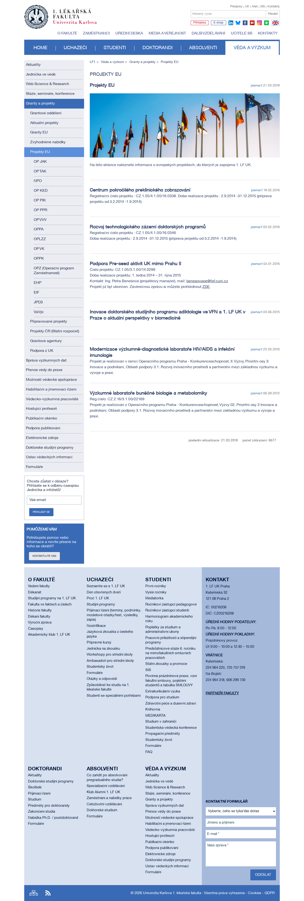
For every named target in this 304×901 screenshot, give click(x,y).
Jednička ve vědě (41, 74)
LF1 (92, 62)
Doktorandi (157, 48)
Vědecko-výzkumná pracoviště (52, 399)
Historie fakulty (40, 610)
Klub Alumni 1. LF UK (103, 792)
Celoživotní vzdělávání (104, 804)
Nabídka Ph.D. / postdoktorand (53, 818)
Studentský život (100, 666)
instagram (259, 22)
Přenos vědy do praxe (44, 370)
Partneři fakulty (222, 693)
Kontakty (273, 6)
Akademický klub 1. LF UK (49, 634)
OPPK (39, 258)
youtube (252, 22)
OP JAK (40, 161)
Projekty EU (40, 152)
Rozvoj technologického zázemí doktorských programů (148, 227)
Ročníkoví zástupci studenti (167, 610)
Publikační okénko (41, 418)
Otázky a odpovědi (102, 679)
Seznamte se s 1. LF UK (106, 586)
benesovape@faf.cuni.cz (207, 281)
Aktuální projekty (44, 123)
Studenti (115, 48)
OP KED (41, 190)
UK (247, 6)
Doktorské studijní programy (49, 447)
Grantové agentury (46, 341)
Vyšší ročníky (155, 592)
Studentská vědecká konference (171, 727)
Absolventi (203, 48)
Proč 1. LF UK (98, 598)
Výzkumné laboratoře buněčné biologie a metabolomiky (148, 393)
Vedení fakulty (39, 586)
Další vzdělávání (208, 33)
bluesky (238, 22)
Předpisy (236, 6)
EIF (36, 292)
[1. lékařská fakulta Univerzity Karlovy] (60, 14)
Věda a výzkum (252, 48)
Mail (255, 6)
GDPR (270, 893)
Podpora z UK (41, 351)
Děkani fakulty (39, 616)
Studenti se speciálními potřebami (114, 695)
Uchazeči (75, 48)
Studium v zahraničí (160, 721)
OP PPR (40, 210)
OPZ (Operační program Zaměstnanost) (54, 271)
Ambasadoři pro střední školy (110, 661)
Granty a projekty (40, 103)
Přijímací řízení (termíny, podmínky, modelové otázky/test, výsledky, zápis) (114, 615)
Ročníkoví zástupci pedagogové (171, 604)
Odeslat (263, 875)
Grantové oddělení (46, 113)
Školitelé (35, 787)
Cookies (254, 893)
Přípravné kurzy (99, 642)
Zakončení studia (41, 811)
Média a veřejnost (167, 33)
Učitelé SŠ (241, 33)
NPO (38, 181)
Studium (34, 799)
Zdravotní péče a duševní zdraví (170, 703)
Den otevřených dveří (104, 592)
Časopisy (35, 628)
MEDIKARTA (155, 715)
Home (40, 48)
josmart (256, 85)
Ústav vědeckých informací (49, 457)
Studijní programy (101, 604)
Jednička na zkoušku (103, 648)
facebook (245, 22)
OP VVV (40, 220)
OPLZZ (40, 239)
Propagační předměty (162, 733)
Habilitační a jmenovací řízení (51, 389)
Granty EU (39, 132)
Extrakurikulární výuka (162, 691)
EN (274, 25)
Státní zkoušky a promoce (166, 664)
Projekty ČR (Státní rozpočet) (54, 331)
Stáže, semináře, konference (50, 93)
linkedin (230, 22)
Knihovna (152, 709)
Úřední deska (129, 33)
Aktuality (33, 65)
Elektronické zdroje (42, 438)
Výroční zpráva (40, 622)
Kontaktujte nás (44, 556)
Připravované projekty (48, 321)
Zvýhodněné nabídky (48, 142)
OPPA (38, 229)
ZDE (206, 287)
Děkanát (34, 592)
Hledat (273, 13)
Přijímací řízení (39, 793)
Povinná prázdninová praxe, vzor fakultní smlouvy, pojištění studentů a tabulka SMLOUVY (171, 680)
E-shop (218, 22)
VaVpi (38, 312)
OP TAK (40, 171)
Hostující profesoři (41, 408)
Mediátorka (154, 598)
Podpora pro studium (162, 697)
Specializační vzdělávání (106, 786)
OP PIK (40, 200)
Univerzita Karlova (78, 25)
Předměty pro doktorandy (49, 805)
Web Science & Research (47, 84)
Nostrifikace (96, 626)
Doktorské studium (102, 810)
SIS (262, 6)
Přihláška (199, 22)
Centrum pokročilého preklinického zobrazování (140, 190)
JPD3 (38, 302)
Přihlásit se (41, 512)
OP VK (39, 249)
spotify (266, 22)
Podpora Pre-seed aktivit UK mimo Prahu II (135, 264)
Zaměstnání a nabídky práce (109, 798)
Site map (33, 893)
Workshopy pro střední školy (110, 654)
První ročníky (155, 586)
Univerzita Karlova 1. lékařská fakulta (172, 893)
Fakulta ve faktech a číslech (49, 604)
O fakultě (67, 33)
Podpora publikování (43, 428)
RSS (48, 893)
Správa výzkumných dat (46, 360)
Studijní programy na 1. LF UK (52, 598)
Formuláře (34, 467)
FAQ (148, 752)
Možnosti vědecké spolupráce (51, 379)
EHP (37, 283)
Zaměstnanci (96, 33)
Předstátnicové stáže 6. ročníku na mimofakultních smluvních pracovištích (170, 653)
